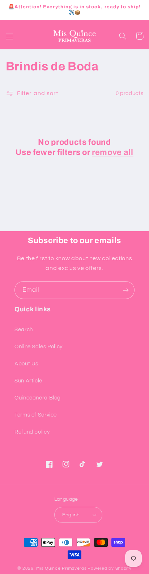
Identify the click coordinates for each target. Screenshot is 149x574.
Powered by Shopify (109, 568)
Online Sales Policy (38, 346)
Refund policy (32, 432)
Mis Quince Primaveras (61, 568)
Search (23, 329)
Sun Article (28, 381)
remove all (112, 152)
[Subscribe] (126, 290)
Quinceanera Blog (37, 398)
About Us (26, 363)
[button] (9, 36)
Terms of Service (35, 415)
